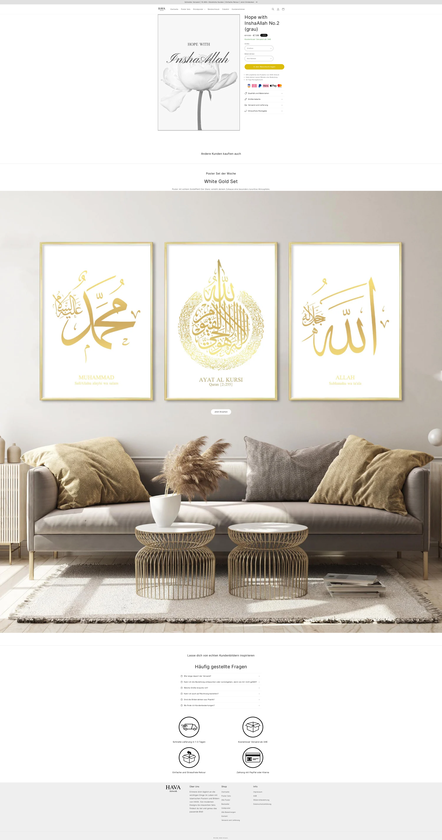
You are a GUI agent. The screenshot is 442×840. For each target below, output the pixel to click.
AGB (255, 796)
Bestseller (225, 804)
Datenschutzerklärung (262, 804)
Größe (247, 44)
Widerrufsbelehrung (261, 800)
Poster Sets (226, 796)
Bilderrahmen (250, 54)
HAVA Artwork (223, 838)
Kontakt (224, 816)
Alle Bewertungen (228, 812)
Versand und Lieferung (230, 820)
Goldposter (225, 808)
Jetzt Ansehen (221, 412)
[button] (199, 9)
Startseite (225, 792)
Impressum (257, 792)
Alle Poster (225, 800)
